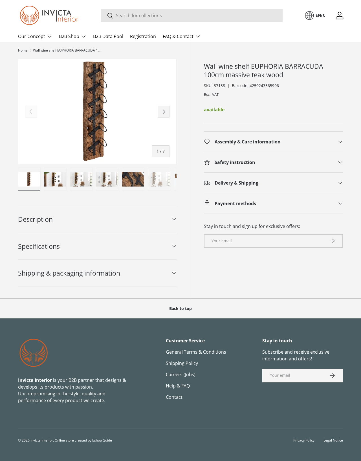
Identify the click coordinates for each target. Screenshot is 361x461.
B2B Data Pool (108, 36)
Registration (143, 36)
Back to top (180, 308)
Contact (174, 397)
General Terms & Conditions (196, 352)
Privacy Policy (303, 440)
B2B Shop (69, 36)
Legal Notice (333, 440)
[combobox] (192, 15)
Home (23, 50)
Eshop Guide (102, 440)
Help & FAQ (178, 386)
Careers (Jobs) (180, 374)
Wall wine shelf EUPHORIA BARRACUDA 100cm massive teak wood (67, 50)
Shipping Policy (182, 363)
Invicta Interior (41, 440)
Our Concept (31, 36)
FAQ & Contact (178, 36)
